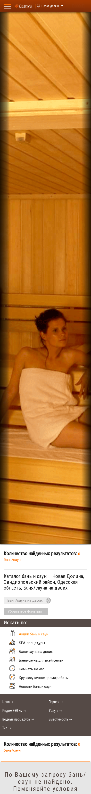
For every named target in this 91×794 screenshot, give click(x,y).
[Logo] (23, 6)
